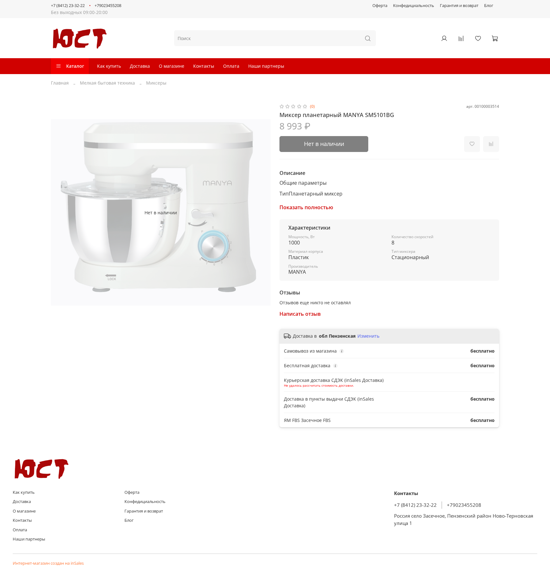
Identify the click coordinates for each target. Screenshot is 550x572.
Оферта (379, 5)
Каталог (75, 66)
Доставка (140, 66)
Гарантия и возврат (459, 5)
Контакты (203, 66)
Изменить (368, 336)
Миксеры (156, 83)
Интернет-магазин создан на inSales (48, 563)
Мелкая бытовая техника (107, 83)
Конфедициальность (413, 5)
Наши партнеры (266, 66)
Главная (60, 83)
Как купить (109, 66)
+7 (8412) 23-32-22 (68, 5)
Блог (488, 5)
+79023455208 (108, 5)
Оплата (231, 66)
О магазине (171, 66)
